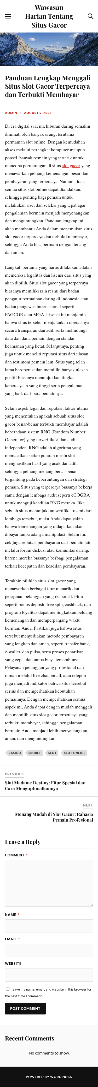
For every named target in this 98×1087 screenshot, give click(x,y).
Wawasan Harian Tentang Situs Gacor (49, 16)
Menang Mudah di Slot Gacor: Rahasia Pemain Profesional (54, 817)
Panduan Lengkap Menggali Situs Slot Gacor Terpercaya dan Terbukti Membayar (48, 86)
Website (13, 963)
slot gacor (71, 165)
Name (12, 915)
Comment (16, 855)
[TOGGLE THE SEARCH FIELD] (90, 16)
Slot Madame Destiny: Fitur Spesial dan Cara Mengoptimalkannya (45, 785)
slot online (74, 752)
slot (52, 752)
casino (15, 752)
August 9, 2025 (38, 113)
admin (11, 113)
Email (12, 939)
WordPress (61, 1077)
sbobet (34, 752)
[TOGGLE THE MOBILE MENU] (8, 16)
